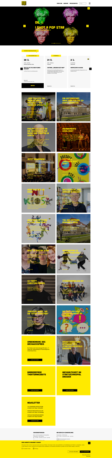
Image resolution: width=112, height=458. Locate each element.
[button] (89, 3)
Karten (33, 85)
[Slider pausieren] (89, 8)
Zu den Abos (64, 147)
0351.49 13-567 (62, 440)
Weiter (87, 26)
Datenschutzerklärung (86, 454)
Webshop (65, 3)
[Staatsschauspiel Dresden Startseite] (24, 3)
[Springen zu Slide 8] (60, 43)
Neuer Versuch (47, 27)
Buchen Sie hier (30, 117)
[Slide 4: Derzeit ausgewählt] (55, 43)
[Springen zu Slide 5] (56, 43)
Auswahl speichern (73, 451)
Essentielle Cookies (27, 448)
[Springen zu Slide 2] (53, 43)
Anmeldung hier (35, 420)
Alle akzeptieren (85, 451)
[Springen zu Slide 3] (54, 43)
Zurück (24, 26)
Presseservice (74, 3)
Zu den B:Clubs (30, 238)
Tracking (36, 448)
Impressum (88, 456)
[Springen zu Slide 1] (51, 43)
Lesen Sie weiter (65, 117)
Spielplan (59, 3)
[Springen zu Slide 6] (57, 43)
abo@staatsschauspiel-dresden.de (64, 439)
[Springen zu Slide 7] (59, 43)
